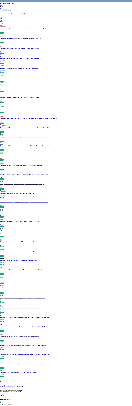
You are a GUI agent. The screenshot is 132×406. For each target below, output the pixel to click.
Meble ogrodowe (8, 9)
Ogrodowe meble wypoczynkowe (14, 9)
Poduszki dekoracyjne (15, 386)
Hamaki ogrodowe (19, 386)
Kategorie (4, 9)
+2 (0, 45)
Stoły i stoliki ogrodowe (10, 386)
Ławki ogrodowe (2, 386)
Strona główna (1, 9)
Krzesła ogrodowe (24, 9)
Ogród (6, 9)
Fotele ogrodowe (5, 386)
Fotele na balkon (23, 386)
